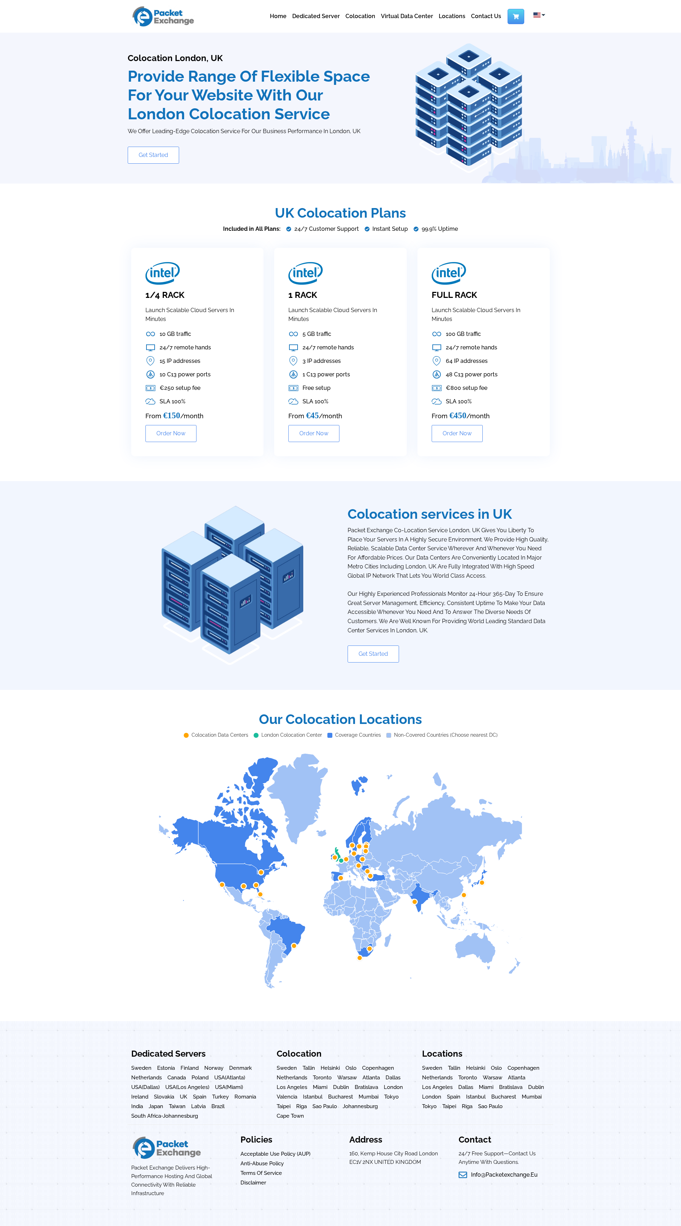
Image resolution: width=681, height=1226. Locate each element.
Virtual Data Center (407, 16)
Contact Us (486, 16)
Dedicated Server (316, 16)
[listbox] (539, 15)
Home (278, 16)
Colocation (360, 16)
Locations (452, 16)
